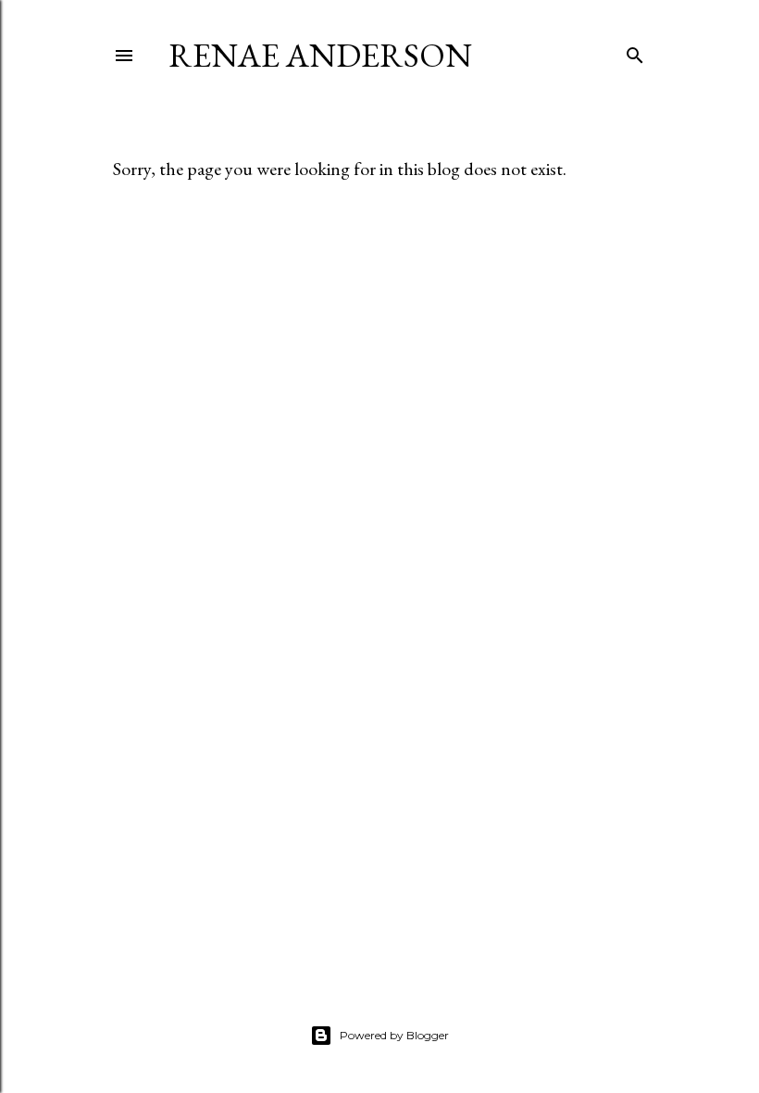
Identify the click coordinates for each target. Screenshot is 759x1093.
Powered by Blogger (394, 1035)
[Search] (635, 51)
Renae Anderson (320, 55)
